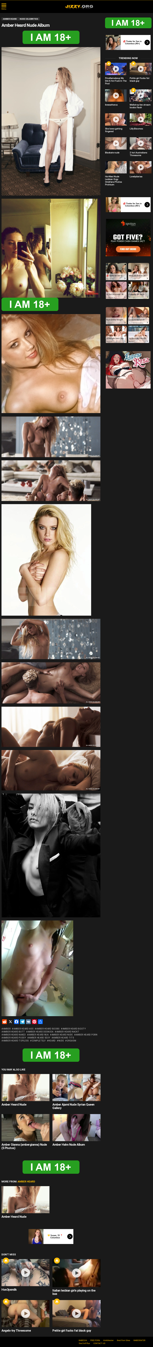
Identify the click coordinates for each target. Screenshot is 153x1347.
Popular (133, 90)
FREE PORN (95, 1340)
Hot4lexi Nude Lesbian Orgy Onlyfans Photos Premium (113, 180)
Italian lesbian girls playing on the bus (73, 1292)
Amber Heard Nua (39, 1034)
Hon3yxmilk (9, 1289)
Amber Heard (26, 1181)
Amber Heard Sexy (39, 1037)
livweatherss (111, 104)
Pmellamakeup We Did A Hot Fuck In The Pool (116, 81)
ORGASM (71, 1040)
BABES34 (83, 1340)
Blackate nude (112, 152)
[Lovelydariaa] (141, 167)
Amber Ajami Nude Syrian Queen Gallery (73, 1106)
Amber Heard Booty (74, 1029)
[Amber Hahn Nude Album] (76, 1127)
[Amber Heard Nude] (25, 1087)
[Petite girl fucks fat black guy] (76, 1313)
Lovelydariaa (136, 176)
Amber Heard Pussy (14, 1037)
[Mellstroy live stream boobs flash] (141, 95)
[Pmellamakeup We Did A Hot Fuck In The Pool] (116, 69)
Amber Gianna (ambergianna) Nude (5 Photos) (24, 1146)
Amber (7, 1029)
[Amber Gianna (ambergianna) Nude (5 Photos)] (25, 1127)
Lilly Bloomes (136, 128)
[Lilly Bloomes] (141, 119)
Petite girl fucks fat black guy (71, 1330)
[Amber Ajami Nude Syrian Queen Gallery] (76, 1087)
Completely (39, 1040)
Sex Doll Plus (84, 1343)
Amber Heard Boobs (48, 1029)
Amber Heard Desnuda (40, 1032)
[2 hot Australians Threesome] (141, 143)
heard (52, 1040)
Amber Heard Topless (16, 1040)
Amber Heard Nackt (67, 1032)
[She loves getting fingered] (116, 119)
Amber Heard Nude (62, 1034)
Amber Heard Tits (63, 1037)
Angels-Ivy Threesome (16, 1330)
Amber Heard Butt (14, 1032)
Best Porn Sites (123, 1340)
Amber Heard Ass (23, 1029)
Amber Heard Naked (14, 1034)
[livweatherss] (116, 95)
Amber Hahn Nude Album (68, 1144)
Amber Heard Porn (86, 1034)
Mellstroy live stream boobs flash (140, 106)
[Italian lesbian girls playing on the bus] (76, 1273)
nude (61, 1040)
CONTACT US (99, 1343)
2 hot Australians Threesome (138, 154)
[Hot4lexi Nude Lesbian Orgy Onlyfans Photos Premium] (116, 167)
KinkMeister (108, 1340)
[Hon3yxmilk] (25, 1272)
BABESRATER (139, 1340)
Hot (6, 1261)
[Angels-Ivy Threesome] (25, 1313)
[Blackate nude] (116, 143)
